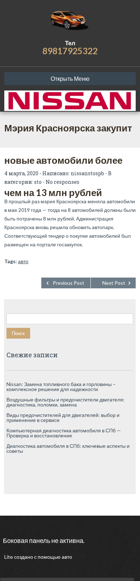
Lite (9, 557)
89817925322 (70, 51)
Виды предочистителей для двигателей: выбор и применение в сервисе (63, 417)
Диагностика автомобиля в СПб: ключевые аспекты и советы (68, 448)
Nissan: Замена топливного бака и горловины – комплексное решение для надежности (61, 386)
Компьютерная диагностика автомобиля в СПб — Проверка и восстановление (63, 432)
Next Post (113, 283)
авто (23, 261)
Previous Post (68, 283)
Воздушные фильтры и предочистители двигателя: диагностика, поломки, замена (65, 402)
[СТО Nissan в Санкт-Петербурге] (70, 20)
